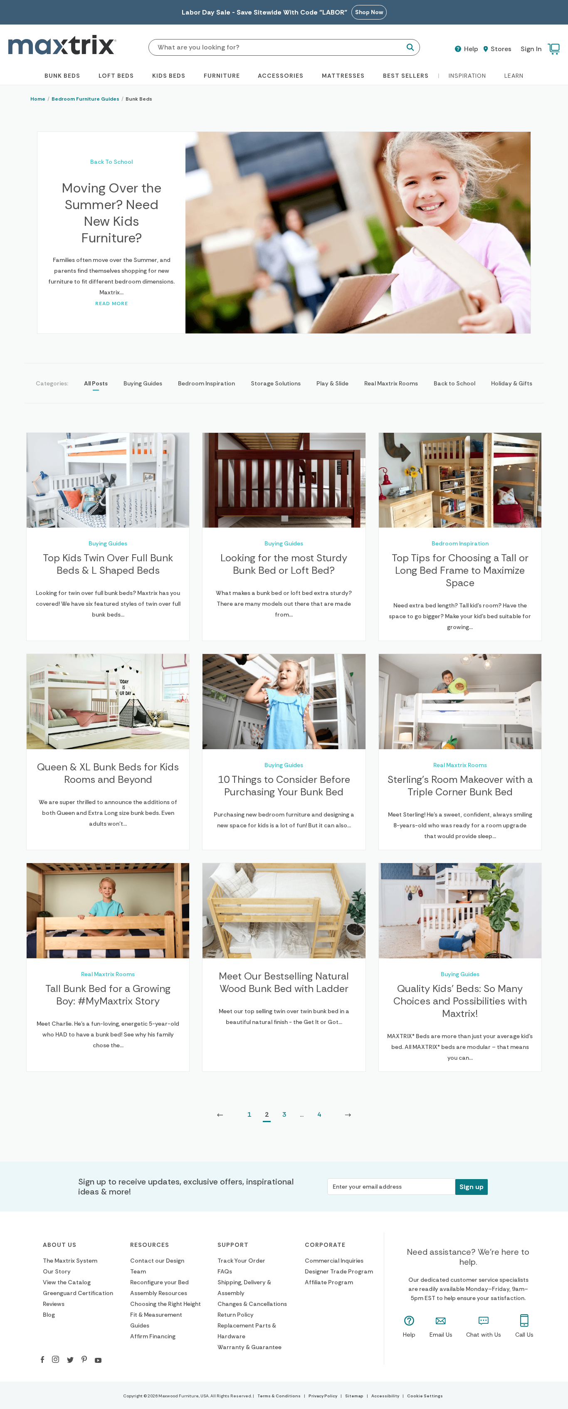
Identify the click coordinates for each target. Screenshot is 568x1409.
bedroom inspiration (460, 543)
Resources (149, 1245)
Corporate (325, 1245)
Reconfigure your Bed (159, 1282)
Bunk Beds (62, 75)
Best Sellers (406, 75)
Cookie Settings (425, 1396)
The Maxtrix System (70, 1260)
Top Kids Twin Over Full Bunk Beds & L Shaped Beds (108, 564)
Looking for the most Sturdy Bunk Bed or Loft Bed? (283, 564)
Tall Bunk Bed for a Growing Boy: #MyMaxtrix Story (107, 994)
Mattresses (343, 75)
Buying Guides (142, 383)
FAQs (224, 1271)
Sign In (531, 48)
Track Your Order (241, 1260)
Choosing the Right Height (165, 1304)
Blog (49, 1314)
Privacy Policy (323, 1396)
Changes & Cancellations (252, 1304)
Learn (514, 75)
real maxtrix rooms (460, 765)
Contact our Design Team (157, 1266)
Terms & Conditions (279, 1396)
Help (470, 49)
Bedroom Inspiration (206, 383)
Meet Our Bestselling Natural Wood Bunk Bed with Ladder (284, 982)
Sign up (471, 1186)
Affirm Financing (152, 1336)
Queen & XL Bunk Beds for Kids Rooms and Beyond (108, 773)
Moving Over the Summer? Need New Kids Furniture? (111, 213)
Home (37, 99)
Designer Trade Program (339, 1271)
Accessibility (385, 1396)
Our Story (57, 1271)
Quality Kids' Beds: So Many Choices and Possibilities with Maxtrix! (460, 1001)
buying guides (108, 543)
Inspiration (467, 75)
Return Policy (235, 1314)
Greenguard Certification (78, 1293)
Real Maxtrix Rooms (391, 383)
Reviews (53, 1304)
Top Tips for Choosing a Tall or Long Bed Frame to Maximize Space (460, 570)
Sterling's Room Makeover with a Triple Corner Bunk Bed (460, 785)
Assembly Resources (158, 1293)
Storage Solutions (276, 383)
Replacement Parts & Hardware (246, 1331)
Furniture (222, 75)
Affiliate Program (329, 1282)
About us (60, 1245)
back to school (111, 161)
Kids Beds (168, 75)
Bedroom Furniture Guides (85, 99)
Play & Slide (332, 383)
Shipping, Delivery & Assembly (244, 1287)
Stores (500, 49)
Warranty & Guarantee (249, 1347)
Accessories (281, 75)
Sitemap (354, 1396)
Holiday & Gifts (511, 383)
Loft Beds (116, 75)
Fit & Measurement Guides (156, 1320)
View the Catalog (67, 1282)
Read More (111, 303)
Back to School (454, 383)
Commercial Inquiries (334, 1260)
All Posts (96, 383)
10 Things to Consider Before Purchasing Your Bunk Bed (284, 785)
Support (233, 1245)
